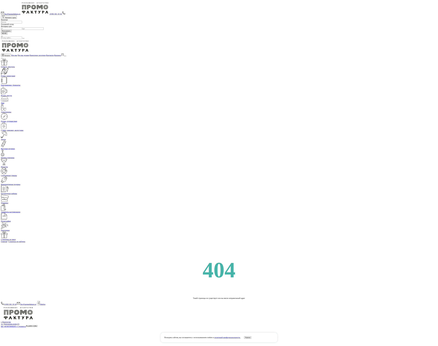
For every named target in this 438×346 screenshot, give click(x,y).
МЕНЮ (4, 33)
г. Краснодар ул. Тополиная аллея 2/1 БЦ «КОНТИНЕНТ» (10, 324)
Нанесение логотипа (38, 55)
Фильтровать (6, 31)
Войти (42, 304)
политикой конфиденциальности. (227, 337)
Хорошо (247, 337)
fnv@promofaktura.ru (12, 14)
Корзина (57, 55)
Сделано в (22, 326)
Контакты (50, 55)
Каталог (7, 55)
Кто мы (14, 55)
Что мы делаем (23, 55)
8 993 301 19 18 (56, 14)
